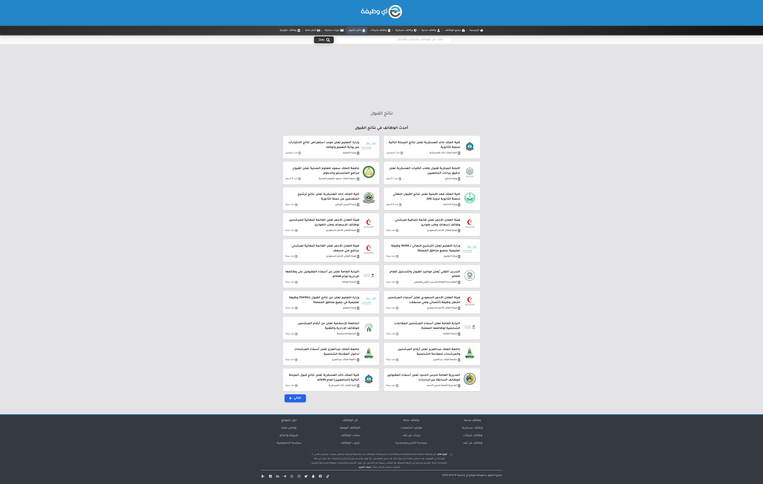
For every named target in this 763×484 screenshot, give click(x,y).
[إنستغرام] (298, 477)
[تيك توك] (327, 477)
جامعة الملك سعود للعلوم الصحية (337, 179)
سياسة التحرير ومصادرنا (411, 443)
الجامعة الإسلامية (346, 334)
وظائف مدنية (472, 420)
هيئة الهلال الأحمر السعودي (442, 230)
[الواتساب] (291, 477)
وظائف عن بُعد (472, 443)
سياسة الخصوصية (289, 443)
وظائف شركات (472, 435)
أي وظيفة (462, 475)
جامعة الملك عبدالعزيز (445, 360)
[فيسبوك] (320, 477)
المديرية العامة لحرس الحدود (441, 385)
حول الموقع (289, 420)
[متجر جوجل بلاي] (263, 477)
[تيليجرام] (284, 477)
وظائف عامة (411, 420)
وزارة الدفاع (451, 179)
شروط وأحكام (289, 435)
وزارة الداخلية (450, 204)
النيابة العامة (349, 282)
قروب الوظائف (350, 443)
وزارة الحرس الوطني (345, 204)
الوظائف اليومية (350, 428)
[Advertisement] (381, 76)
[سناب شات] (313, 477)
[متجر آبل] (270, 477)
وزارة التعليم (349, 153)
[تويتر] (306, 477)
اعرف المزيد (365, 467)
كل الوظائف (350, 420)
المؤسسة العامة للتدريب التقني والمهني (435, 282)
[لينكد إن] (277, 477)
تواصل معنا (289, 428)
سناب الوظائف (350, 435)
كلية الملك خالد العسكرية (443, 153)
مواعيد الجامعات (411, 428)
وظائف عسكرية (472, 428)
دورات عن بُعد (411, 435)
